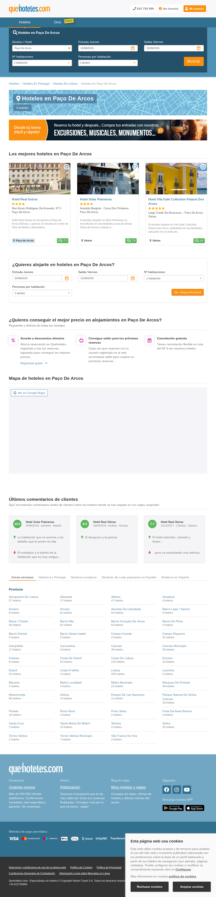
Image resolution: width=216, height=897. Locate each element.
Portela (13, 711)
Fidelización (70, 787)
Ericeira (167, 658)
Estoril (13, 670)
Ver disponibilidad (187, 292)
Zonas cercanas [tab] (22, 577)
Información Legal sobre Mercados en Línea (84, 873)
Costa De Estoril (71, 658)
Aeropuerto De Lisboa (23, 596)
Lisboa (115, 670)
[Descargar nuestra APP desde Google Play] (173, 807)
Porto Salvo (119, 711)
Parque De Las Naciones (127, 694)
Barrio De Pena (172, 621)
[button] (195, 8)
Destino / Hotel (22, 42)
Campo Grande (121, 633)
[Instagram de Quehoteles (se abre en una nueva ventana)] (177, 789)
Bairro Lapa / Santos (176, 609)
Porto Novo (67, 711)
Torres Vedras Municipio (76, 735)
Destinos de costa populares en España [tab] (129, 577)
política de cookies (182, 876)
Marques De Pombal (176, 682)
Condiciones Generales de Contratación (32, 873)
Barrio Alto (67, 621)
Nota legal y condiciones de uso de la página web (37, 867)
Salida (153, 42)
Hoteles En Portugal (36, 83)
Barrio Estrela (18, 633)
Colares (14, 658)
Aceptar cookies (192, 886)
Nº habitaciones (22, 56)
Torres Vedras (18, 735)
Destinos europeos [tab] (84, 577)
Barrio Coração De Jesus (128, 621)
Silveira (116, 723)
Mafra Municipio (121, 682)
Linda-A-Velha (69, 670)
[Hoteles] (40, 8)
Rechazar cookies (149, 886)
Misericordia (17, 694)
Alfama (115, 596)
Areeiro (14, 609)
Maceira (14, 682)
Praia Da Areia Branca (177, 711)
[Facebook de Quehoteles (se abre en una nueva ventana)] (166, 789)
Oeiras (64, 694)
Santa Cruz (16, 723)
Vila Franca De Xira (124, 735)
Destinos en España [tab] (175, 577)
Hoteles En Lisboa (65, 83)
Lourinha (168, 670)
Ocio (57, 22)
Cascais (116, 646)
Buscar (193, 61)
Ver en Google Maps (31, 393)
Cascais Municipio (174, 646)
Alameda (66, 596)
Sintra (166, 723)
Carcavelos (67, 646)
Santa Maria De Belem (75, 723)
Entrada (88, 42)
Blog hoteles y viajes (128, 787)
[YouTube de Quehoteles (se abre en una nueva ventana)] (187, 789)
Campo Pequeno (173, 633)
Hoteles (14, 83)
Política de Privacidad (109, 867)
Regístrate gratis (31, 363)
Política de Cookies (81, 867)
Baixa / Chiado (18, 621)
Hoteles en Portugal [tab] (52, 577)
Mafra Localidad (71, 682)
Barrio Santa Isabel (73, 633)
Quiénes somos (22, 787)
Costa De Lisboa (122, 658)
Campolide (16, 646)
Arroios (65, 609)
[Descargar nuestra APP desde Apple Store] (194, 807)
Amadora (168, 596)
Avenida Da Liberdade (126, 609)
